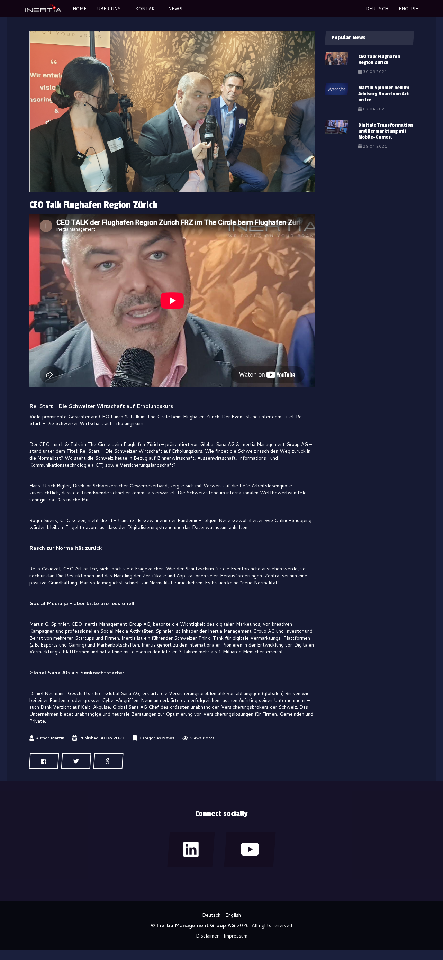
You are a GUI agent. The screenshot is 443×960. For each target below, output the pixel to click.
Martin (57, 738)
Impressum (235, 935)
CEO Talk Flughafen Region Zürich (379, 60)
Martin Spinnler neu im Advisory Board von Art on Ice (383, 94)
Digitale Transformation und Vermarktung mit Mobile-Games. (385, 131)
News (168, 738)
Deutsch (377, 9)
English (409, 9)
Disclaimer (207, 935)
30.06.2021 (112, 738)
